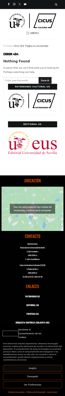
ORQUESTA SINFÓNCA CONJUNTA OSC (33, 323)
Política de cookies (16, 392)
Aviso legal (52, 392)
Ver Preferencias (32, 384)
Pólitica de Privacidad (36, 392)
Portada (7, 45)
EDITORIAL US (32, 305)
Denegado (32, 376)
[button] (32, 33)
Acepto (32, 368)
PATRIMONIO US (32, 297)
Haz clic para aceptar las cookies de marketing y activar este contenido (33, 209)
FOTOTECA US (32, 314)
